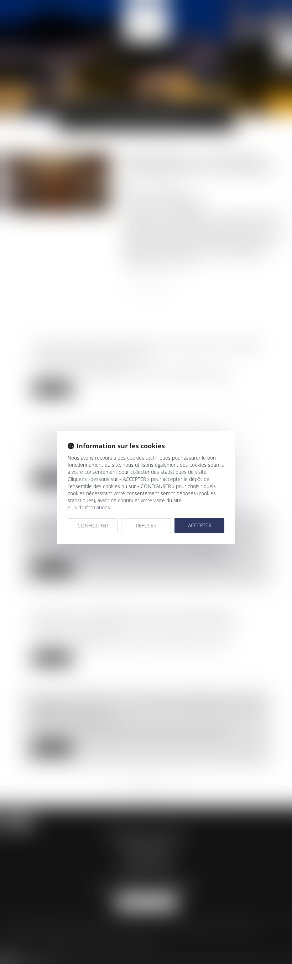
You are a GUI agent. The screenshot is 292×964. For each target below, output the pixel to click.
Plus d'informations (89, 507)
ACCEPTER (199, 525)
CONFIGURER (93, 525)
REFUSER (146, 525)
